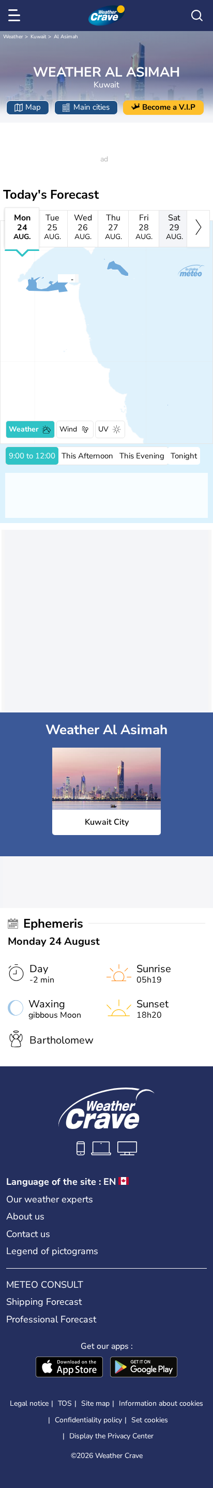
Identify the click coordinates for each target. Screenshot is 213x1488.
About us (25, 1216)
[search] (197, 15)
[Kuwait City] (57, 278)
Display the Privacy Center (111, 1436)
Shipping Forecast (44, 1302)
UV (103, 429)
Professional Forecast (51, 1319)
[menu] (16, 15)
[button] (60, 278)
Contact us (28, 1234)
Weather (13, 36)
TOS (65, 1403)
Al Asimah (66, 36)
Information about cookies (161, 1403)
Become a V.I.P (168, 107)
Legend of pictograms (52, 1251)
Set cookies (149, 1420)
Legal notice (29, 1403)
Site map (95, 1403)
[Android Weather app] (143, 1368)
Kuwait (39, 36)
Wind (68, 429)
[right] (198, 228)
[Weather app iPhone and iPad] (69, 1368)
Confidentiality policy (88, 1420)
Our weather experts (49, 1199)
